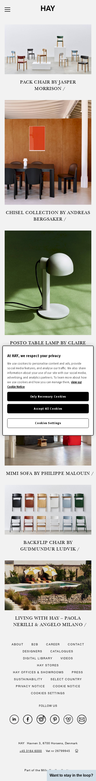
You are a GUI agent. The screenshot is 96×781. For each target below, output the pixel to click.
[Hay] (48, 8)
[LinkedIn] (14, 719)
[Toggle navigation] (7, 9)
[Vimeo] (68, 719)
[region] (47, 390)
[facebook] (27, 719)
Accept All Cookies (48, 408)
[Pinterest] (54, 719)
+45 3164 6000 (31, 751)
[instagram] (41, 719)
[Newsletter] (81, 719)
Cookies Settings (48, 423)
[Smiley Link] (76, 750)
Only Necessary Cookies (48, 396)
